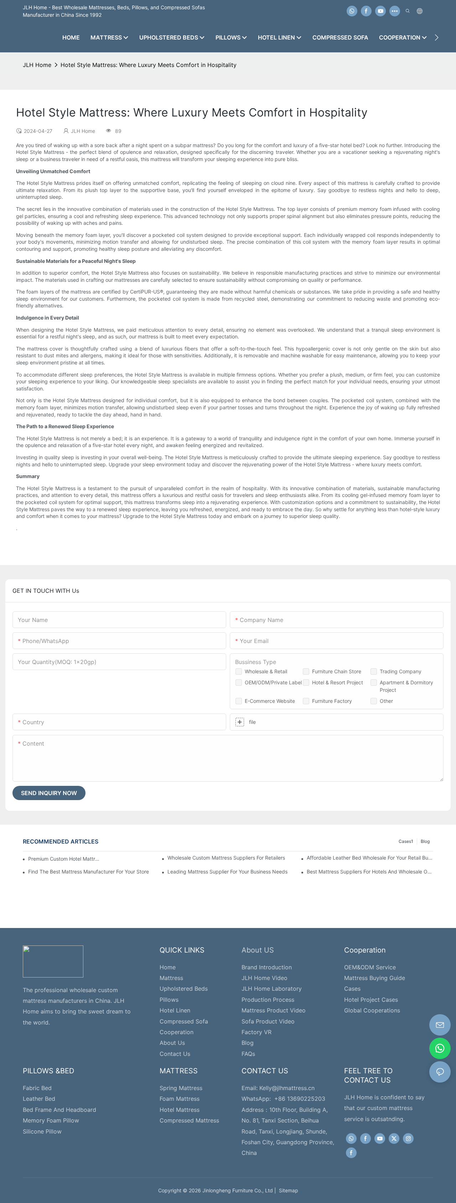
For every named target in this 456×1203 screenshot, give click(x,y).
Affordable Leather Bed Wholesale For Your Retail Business (370, 858)
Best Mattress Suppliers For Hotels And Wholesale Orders (370, 871)
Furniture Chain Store (336, 671)
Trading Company (400, 671)
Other (386, 701)
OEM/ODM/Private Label (273, 682)
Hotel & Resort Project (337, 682)
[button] (437, 37)
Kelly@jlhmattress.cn (287, 1087)
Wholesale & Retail (266, 671)
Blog (425, 841)
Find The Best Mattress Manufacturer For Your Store (88, 871)
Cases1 (406, 841)
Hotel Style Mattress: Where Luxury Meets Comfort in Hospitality (149, 64)
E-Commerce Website (270, 701)
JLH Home (37, 64)
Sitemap (287, 1190)
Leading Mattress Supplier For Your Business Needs (227, 871)
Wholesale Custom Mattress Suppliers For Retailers (226, 858)
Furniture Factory (332, 701)
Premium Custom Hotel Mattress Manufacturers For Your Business (65, 859)
